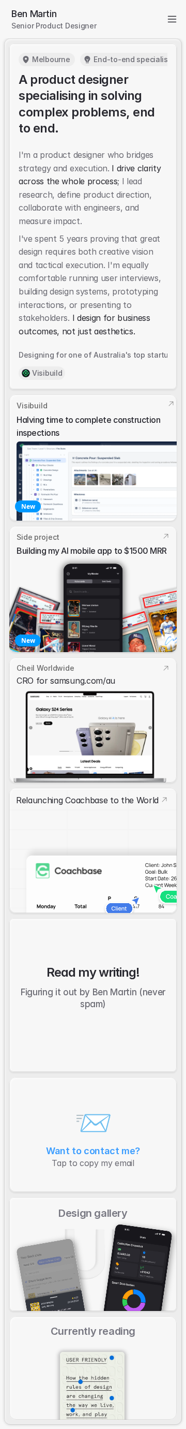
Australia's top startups (135, 355)
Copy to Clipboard (93, 1134)
